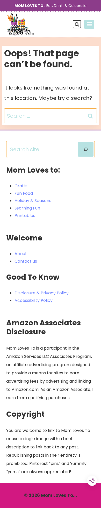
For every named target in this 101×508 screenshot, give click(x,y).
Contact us (26, 261)
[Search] (85, 149)
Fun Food (24, 193)
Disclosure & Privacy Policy (42, 293)
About (21, 254)
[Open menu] (89, 24)
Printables (25, 216)
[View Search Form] (77, 24)
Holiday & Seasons (33, 201)
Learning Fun (27, 208)
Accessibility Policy (34, 300)
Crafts (21, 186)
